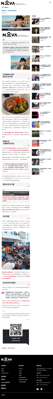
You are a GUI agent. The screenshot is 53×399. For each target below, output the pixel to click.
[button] (38, 389)
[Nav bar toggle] (50, 2)
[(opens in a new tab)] (41, 388)
